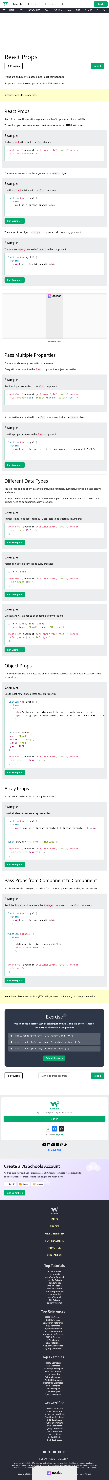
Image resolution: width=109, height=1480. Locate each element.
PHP (78, 10)
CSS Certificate (54, 1411)
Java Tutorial (54, 1297)
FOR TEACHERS (54, 1240)
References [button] (33, 4)
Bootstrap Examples (53, 1382)
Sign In (54, 1118)
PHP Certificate (54, 1425)
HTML (12, 10)
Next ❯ (97, 66)
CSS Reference (53, 1319)
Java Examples (53, 1388)
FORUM (43, 1458)
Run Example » (14, 220)
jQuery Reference (53, 1348)
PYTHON (58, 10)
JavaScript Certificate (54, 1414)
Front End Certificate (54, 1417)
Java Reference (53, 1342)
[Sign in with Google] (47, 1128)
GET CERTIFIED (54, 1233)
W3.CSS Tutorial (54, 1288)
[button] (61, 4)
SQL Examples (53, 1374)
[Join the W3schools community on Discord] (53, 1145)
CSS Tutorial (54, 1274)
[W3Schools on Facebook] (57, 1145)
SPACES (54, 1226)
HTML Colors (53, 1339)
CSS (22, 10)
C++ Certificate (55, 1434)
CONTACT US (54, 1255)
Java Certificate (54, 1431)
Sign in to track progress (54, 1075)
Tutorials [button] (17, 4)
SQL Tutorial (55, 1282)
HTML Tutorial (54, 1271)
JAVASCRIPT (34, 10)
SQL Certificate (54, 1419)
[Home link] (5, 4)
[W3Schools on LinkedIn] (48, 1145)
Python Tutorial (54, 1285)
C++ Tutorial (54, 1299)
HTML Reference (53, 1317)
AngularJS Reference (53, 1345)
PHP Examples (53, 1385)
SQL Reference (53, 1325)
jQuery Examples (53, 1394)
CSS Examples (53, 1365)
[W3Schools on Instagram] (62, 1145)
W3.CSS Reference (53, 1331)
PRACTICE (54, 1247)
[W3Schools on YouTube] (44, 1145)
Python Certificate (54, 1422)
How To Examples (53, 1371)
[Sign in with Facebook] (54, 1128)
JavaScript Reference (53, 1322)
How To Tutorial (54, 1279)
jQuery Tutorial (54, 1302)
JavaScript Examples (53, 1368)
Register (59, 1134)
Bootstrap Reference (53, 1334)
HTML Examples (53, 1362)
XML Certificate (54, 1439)
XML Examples (53, 1391)
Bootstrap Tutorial (55, 1291)
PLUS (54, 1219)
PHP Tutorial (54, 1294)
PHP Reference (53, 1337)
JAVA (69, 10)
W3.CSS (88, 10)
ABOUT (52, 1458)
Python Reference (53, 1328)
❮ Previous (13, 66)
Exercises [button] (50, 4)
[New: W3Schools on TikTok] (65, 1145)
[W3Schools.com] (54, 1212)
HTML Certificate (54, 1408)
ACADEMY (63, 1458)
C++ (104, 10)
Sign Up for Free (15, 1192)
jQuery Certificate (54, 1428)
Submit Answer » (54, 1058)
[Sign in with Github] (61, 1128)
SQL (47, 10)
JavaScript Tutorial (54, 1277)
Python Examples (53, 1377)
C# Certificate (54, 1437)
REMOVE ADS (54, 341)
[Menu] (3, 10)
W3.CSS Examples (53, 1379)
